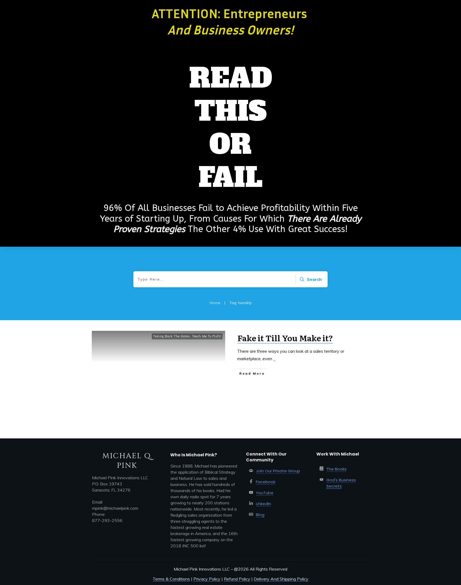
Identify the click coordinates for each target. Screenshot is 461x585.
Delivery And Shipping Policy (281, 579)
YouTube (264, 493)
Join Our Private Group (278, 471)
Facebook (265, 482)
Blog (260, 514)
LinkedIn (263, 504)
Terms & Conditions (171, 579)
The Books (336, 469)
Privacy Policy (206, 579)
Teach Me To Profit (206, 336)
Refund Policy (237, 579)
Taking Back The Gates (171, 336)
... (274, 358)
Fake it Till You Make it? (285, 338)
